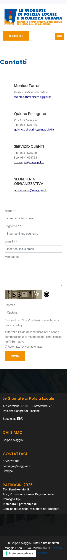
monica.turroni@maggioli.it (32, 97)
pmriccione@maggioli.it (30, 190)
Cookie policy (39, 553)
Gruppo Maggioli (13, 440)
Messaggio (12, 257)
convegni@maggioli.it (29, 162)
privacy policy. (14, 325)
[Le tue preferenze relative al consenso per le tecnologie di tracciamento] (19, 553)
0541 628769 (28, 125)
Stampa (8, 471)
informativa (17, 341)
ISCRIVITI (16, 36)
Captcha (10, 305)
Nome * (11, 211)
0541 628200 (28, 153)
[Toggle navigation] (59, 36)
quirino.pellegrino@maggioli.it (34, 129)
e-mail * (11, 241)
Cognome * (13, 226)
